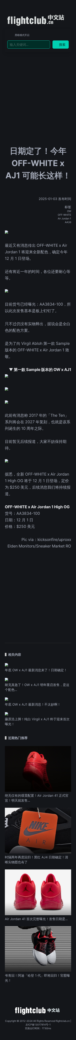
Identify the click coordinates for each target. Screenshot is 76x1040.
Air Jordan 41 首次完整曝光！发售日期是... (36, 919)
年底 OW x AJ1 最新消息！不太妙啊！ (33, 704)
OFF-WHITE (64, 214)
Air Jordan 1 (64, 218)
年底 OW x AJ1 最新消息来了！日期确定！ (36, 670)
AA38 (68, 222)
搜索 (62, 44)
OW (69, 211)
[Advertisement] (38, 86)
